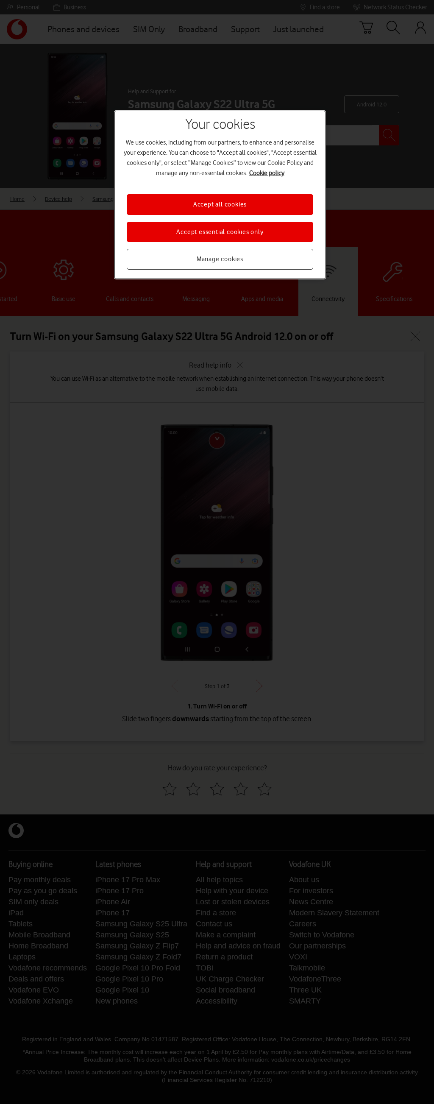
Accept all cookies (220, 204)
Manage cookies (220, 259)
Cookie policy (266, 173)
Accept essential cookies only (219, 232)
